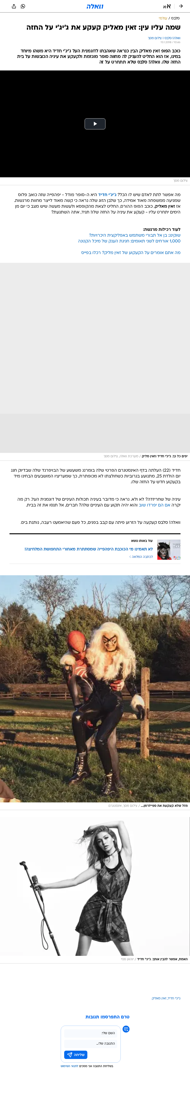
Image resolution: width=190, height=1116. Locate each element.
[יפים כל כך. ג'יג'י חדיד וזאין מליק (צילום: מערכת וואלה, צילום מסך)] (95, 362)
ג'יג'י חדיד (174, 998)
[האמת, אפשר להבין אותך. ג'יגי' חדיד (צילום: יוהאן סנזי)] (95, 890)
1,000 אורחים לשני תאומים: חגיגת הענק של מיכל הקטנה (129, 241)
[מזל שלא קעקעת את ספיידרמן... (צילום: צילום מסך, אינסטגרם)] (95, 692)
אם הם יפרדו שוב (154, 505)
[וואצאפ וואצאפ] (23, 6)
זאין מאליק (159, 998)
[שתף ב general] (13, 6)
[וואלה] (95, 6)
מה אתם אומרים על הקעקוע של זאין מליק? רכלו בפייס (130, 253)
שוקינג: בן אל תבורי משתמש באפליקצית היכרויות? (134, 235)
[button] (167, 6)
